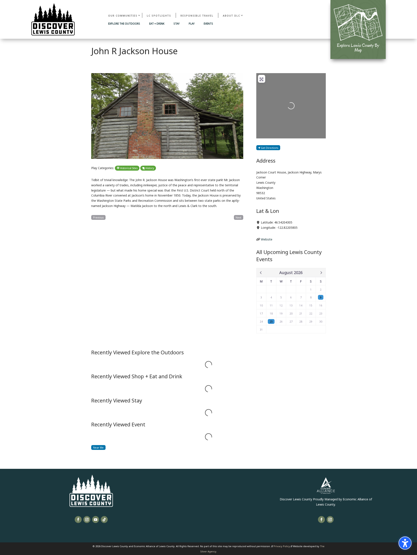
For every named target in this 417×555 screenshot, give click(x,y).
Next (238, 217)
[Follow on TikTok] (104, 519)
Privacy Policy (282, 546)
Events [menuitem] (208, 24)
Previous (98, 217)
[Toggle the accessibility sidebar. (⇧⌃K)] (405, 543)
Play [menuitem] (192, 24)
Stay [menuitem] (177, 24)
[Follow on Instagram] (86, 519)
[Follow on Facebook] (78, 519)
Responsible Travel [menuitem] (196, 15)
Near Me (98, 447)
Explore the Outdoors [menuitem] (124, 24)
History (149, 168)
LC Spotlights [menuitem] (159, 15)
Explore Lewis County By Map (358, 47)
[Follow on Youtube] (95, 519)
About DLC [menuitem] (231, 15)
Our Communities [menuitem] (122, 15)
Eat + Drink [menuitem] (156, 24)
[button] (102, 116)
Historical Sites (128, 168)
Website (266, 239)
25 (271, 321)
